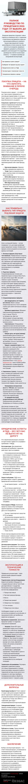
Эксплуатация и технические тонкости (13, 71)
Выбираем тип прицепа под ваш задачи (13, 64)
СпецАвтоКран (14, 773)
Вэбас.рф (5, 781)
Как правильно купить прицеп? (11, 61)
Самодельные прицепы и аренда (11, 74)
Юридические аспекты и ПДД (10, 68)
